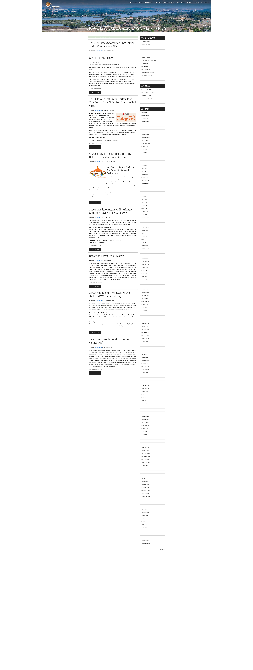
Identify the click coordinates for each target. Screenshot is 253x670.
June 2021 (144, 165)
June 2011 (144, 397)
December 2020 (145, 180)
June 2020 (144, 196)
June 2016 (144, 273)
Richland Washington (147, 54)
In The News (145, 66)
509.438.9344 (205, 2)
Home (130, 2)
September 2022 (146, 143)
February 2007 (145, 534)
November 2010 (145, 419)
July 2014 (144, 345)
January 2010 (145, 450)
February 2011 (145, 410)
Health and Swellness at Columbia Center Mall (109, 340)
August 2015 (145, 304)
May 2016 (144, 276)
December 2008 (146, 490)
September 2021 (145, 156)
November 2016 (145, 258)
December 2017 (145, 218)
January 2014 (145, 363)
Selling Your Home (146, 95)
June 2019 (144, 205)
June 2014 (144, 348)
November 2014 (145, 332)
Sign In (197, 2)
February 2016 (145, 286)
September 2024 (146, 128)
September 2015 (145, 301)
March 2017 (145, 245)
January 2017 (145, 252)
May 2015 (144, 314)
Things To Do (145, 63)
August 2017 (145, 230)
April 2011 (144, 403)
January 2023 (145, 131)
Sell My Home (157, 2)
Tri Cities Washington (147, 48)
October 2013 (145, 369)
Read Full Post (95, 92)
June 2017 (144, 236)
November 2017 (145, 221)
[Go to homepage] (53, 6)
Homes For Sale (146, 44)
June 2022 (144, 152)
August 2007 (145, 515)
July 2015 (144, 307)
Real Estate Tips (146, 69)
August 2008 (145, 500)
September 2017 (145, 227)
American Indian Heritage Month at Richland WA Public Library (110, 294)
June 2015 (144, 310)
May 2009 (144, 475)
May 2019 (144, 208)
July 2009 (144, 469)
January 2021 (145, 177)
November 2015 (145, 295)
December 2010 (145, 416)
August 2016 (145, 267)
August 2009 (145, 465)
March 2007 (145, 531)
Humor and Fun (146, 79)
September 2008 (146, 496)
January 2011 (145, 413)
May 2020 (144, 199)
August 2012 (145, 372)
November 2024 (146, 125)
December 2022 (145, 134)
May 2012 (144, 382)
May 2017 (144, 239)
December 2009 (146, 453)
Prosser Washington (147, 75)
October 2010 (145, 422)
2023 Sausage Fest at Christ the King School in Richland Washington (110, 155)
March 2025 (145, 112)
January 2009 (145, 487)
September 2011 (145, 388)
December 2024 (146, 121)
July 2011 (144, 394)
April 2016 (144, 280)
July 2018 (144, 214)
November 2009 (146, 456)
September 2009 (146, 462)
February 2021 (145, 174)
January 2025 (145, 118)
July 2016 (144, 270)
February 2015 (145, 323)
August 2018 (145, 211)
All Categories (146, 41)
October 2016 (145, 261)
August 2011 (145, 391)
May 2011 (144, 400)
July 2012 (144, 376)
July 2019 (144, 202)
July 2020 (144, 193)
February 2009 (145, 484)
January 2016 (145, 289)
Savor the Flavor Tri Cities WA (106, 256)
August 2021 (145, 159)
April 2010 (144, 441)
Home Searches (181, 2)
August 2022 (145, 146)
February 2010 (145, 447)
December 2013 (145, 366)
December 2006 (146, 540)
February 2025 (145, 115)
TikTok (135, 2)
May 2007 (144, 524)
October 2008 (145, 493)
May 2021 (144, 168)
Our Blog (165, 2)
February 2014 (145, 360)
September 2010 (145, 425)
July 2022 (144, 149)
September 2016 (145, 264)
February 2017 (145, 249)
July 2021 (144, 162)
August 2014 (145, 341)
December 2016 (145, 255)
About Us (172, 2)
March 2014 (145, 357)
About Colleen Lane (147, 99)
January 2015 (145, 326)
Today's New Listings (147, 89)
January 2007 (145, 537)
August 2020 (145, 190)
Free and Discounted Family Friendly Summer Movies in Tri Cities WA (110, 211)
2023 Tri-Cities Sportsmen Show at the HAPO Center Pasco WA (111, 44)
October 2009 (145, 459)
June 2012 (144, 379)
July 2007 (144, 518)
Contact (189, 2)
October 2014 (145, 335)
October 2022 (145, 140)
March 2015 (145, 320)
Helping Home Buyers (147, 102)
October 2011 (145, 385)
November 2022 (145, 137)
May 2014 (144, 351)
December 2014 (145, 329)
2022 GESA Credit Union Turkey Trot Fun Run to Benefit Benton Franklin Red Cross (112, 102)
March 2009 (145, 481)
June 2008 (144, 503)
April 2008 (144, 506)
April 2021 (144, 171)
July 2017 (144, 233)
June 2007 (144, 521)
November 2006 (146, 543)
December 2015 (145, 292)
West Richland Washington (149, 60)
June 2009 (144, 472)
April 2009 (144, 478)
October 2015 (145, 298)
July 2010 (144, 431)
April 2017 (144, 242)
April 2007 (144, 527)
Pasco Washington (147, 57)
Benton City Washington (148, 72)
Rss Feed (163, 549)
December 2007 (145, 512)
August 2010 (145, 428)
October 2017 (145, 224)
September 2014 (146, 338)
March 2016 (145, 283)
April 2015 (144, 317)
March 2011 (145, 407)
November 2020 (146, 183)
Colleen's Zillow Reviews (145, 2)
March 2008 (145, 509)
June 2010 (144, 434)
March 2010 (145, 444)
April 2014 (144, 354)
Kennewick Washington (148, 51)
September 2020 (146, 187)
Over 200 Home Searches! (148, 92)
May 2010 (144, 438)
